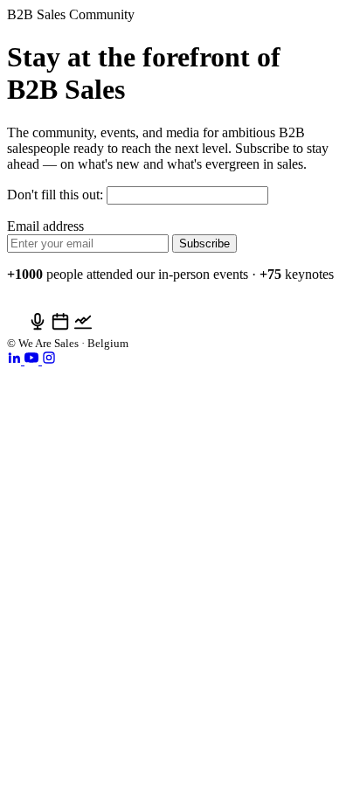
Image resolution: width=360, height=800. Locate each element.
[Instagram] (49, 359)
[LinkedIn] (15, 359)
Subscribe (204, 243)
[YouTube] (33, 359)
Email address (45, 226)
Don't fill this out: (57, 194)
